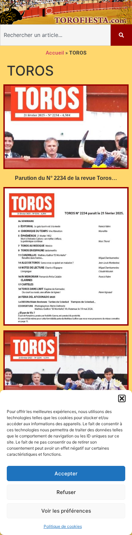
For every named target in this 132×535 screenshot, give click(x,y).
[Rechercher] (121, 35)
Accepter (66, 473)
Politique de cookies (63, 526)
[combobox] (55, 35)
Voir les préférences (66, 511)
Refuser (66, 492)
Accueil (55, 53)
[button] (121, 398)
